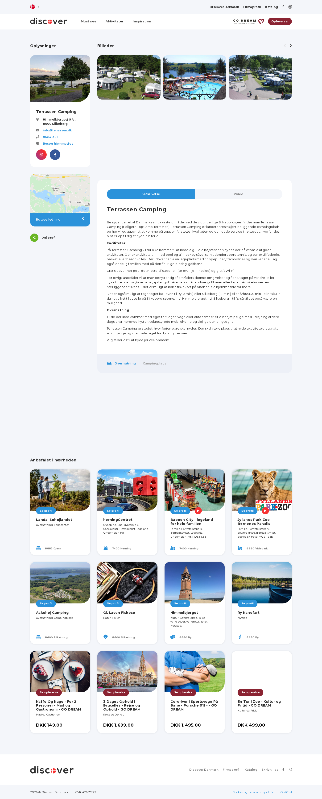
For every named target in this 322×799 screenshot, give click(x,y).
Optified (286, 792)
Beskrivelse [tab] (150, 194)
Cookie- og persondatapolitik (252, 792)
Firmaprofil (252, 7)
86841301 (50, 137)
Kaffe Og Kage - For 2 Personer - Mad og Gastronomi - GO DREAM (58, 705)
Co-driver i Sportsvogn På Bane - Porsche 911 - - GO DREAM (194, 705)
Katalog (271, 7)
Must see (88, 21)
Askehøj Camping (52, 613)
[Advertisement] (60, 319)
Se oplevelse (49, 692)
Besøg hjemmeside (58, 143)
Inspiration (142, 21)
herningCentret (118, 520)
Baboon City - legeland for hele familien (191, 522)
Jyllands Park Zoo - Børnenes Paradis (255, 522)
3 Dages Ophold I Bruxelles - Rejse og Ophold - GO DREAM (121, 705)
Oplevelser (280, 21)
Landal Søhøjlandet (54, 520)
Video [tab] (238, 194)
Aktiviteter (115, 21)
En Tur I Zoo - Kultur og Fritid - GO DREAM (259, 703)
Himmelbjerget (184, 613)
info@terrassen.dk (57, 130)
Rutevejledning (48, 219)
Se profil (46, 510)
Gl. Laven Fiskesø (119, 613)
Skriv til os (270, 769)
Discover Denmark (224, 7)
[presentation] (285, 46)
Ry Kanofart (249, 613)
